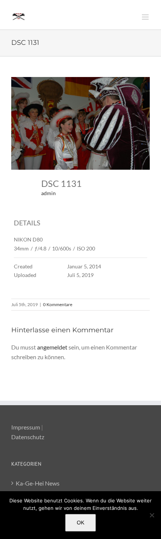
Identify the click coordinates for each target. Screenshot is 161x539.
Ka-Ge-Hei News (38, 483)
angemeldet (52, 347)
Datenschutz (27, 436)
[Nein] (151, 515)
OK (80, 523)
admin (48, 193)
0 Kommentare (57, 304)
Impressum (25, 427)
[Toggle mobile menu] (146, 17)
